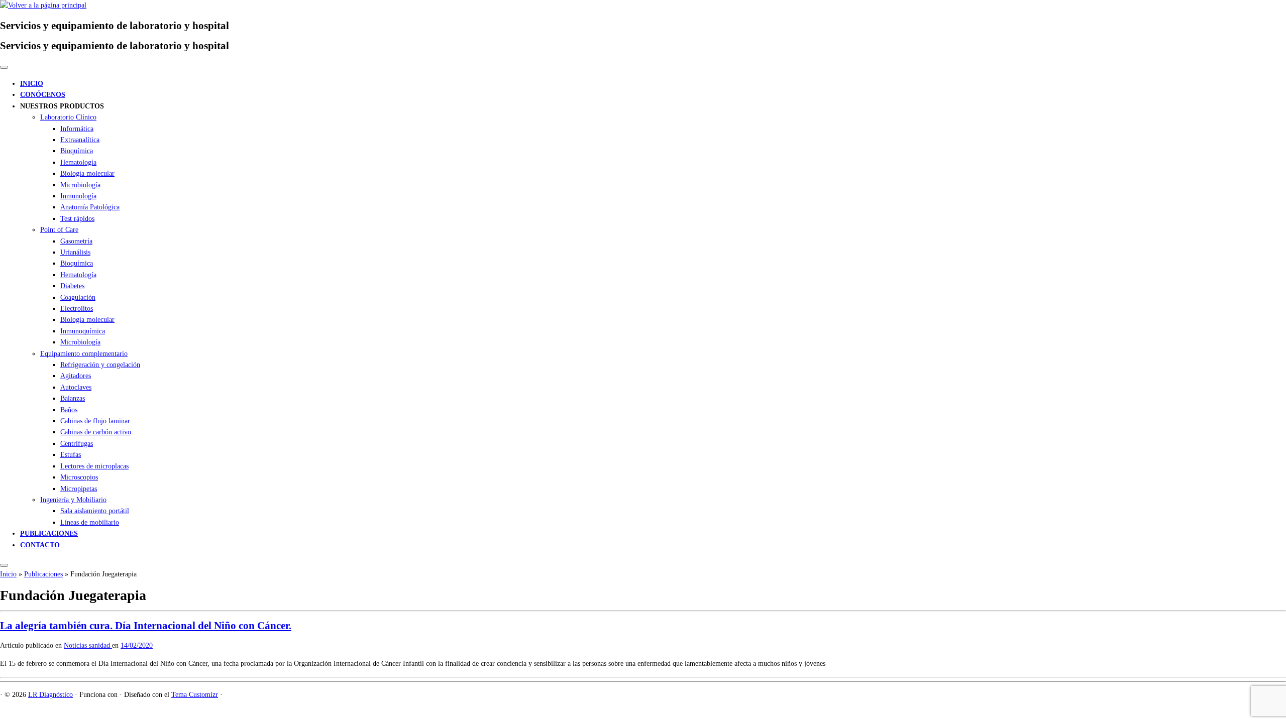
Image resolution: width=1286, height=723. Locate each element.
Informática (76, 129)
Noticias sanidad (88, 645)
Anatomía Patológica (90, 207)
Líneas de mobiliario (89, 522)
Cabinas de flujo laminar (95, 421)
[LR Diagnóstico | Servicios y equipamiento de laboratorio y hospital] (43, 5)
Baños (68, 410)
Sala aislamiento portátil (94, 511)
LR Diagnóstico (50, 694)
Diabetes (72, 286)
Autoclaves (75, 387)
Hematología (78, 162)
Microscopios (79, 477)
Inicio (8, 574)
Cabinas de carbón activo (95, 432)
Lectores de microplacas (94, 466)
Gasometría (76, 241)
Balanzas (72, 398)
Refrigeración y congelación (100, 365)
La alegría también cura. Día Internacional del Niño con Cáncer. (145, 626)
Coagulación (77, 297)
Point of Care (59, 229)
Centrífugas (76, 443)
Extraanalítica (79, 140)
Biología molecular (87, 173)
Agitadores (75, 376)
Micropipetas (78, 489)
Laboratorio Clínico (68, 117)
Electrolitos (76, 308)
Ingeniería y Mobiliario (73, 500)
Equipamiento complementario (84, 353)
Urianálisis (75, 252)
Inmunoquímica (82, 331)
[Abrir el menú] (4, 565)
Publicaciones (43, 574)
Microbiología (80, 185)
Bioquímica (76, 151)
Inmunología (78, 196)
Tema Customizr (194, 694)
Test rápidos (77, 218)
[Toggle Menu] (4, 67)
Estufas (70, 454)
